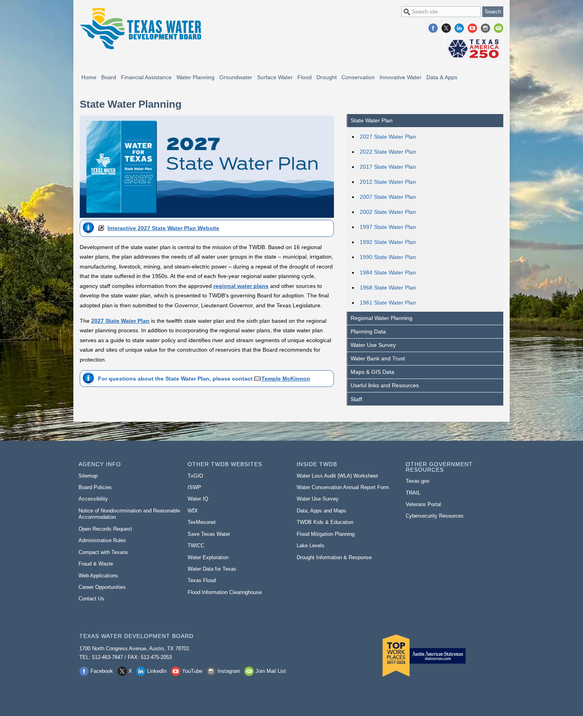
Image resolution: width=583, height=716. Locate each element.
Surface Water (275, 77)
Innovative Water (401, 77)
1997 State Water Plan (388, 227)
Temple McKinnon (285, 378)
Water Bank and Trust (378, 358)
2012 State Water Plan (388, 182)
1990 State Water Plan (388, 257)
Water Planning (195, 77)
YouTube (472, 28)
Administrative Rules (102, 540)
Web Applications (98, 576)
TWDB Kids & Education (325, 522)
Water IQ (198, 499)
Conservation (358, 77)
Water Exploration (208, 557)
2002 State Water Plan (388, 212)
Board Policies (95, 487)
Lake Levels (310, 545)
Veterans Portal (423, 504)
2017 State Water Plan (388, 167)
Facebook (433, 28)
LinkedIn (459, 28)
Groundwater (235, 77)
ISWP (194, 487)
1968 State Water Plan (388, 287)
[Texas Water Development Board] (140, 29)
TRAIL (413, 493)
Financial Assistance (146, 77)
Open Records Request (105, 529)
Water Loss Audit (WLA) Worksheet (337, 476)
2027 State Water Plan (388, 136)
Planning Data (368, 331)
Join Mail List (498, 28)
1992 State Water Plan (388, 242)
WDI (193, 511)
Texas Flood (202, 580)
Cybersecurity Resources (435, 516)
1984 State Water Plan (388, 272)
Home (88, 77)
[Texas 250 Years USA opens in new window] (473, 49)
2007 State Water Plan (388, 197)
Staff (356, 399)
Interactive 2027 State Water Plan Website (163, 228)
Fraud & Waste (96, 564)
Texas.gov (418, 481)
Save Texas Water (209, 534)
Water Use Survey (373, 345)
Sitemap (88, 476)
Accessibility (93, 499)
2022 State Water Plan (388, 152)
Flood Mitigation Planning (326, 534)
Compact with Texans (103, 552)
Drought (326, 77)
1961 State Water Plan (388, 302)
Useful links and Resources (385, 385)
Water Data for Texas (212, 569)
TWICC (196, 545)
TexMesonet (202, 522)
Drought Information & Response (334, 557)
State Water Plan (372, 120)
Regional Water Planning (381, 318)
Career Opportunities (102, 587)
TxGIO (195, 476)
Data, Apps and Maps (321, 511)
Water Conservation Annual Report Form (343, 487)
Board (108, 77)
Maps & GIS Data (372, 372)
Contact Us (91, 599)
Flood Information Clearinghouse (225, 592)
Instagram (485, 28)
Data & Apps (441, 77)
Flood (304, 77)
